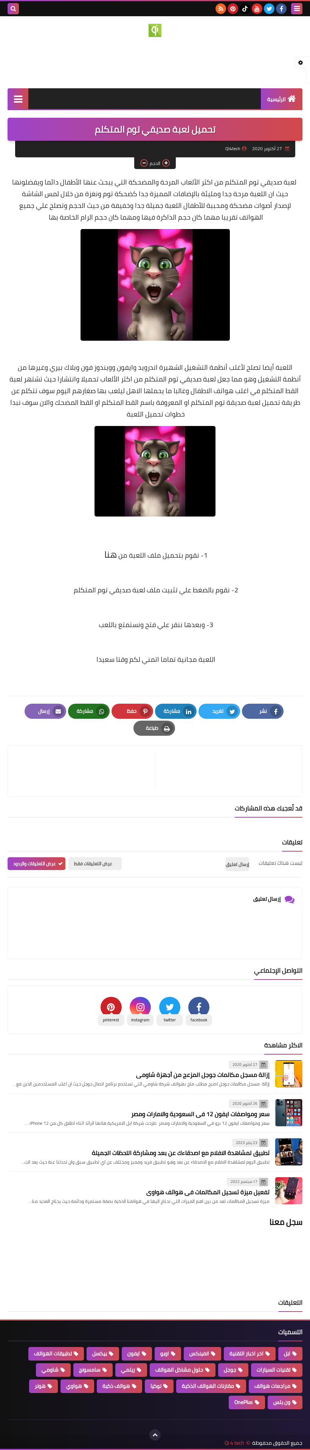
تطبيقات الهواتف (53, 1353)
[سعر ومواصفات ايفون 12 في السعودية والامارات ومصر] (288, 1112)
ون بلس (281, 1402)
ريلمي (128, 1370)
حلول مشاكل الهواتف (179, 1370)
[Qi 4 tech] (155, 30)
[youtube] (257, 8)
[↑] (155, 1435)
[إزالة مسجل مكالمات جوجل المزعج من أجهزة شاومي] (288, 1073)
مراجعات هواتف (272, 1386)
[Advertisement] (155, 61)
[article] (85, 771)
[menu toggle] (296, 8)
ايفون (133, 1353)
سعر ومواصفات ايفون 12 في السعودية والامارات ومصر (200, 1113)
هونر (40, 1386)
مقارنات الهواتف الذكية (208, 1386)
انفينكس (199, 1353)
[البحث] (13, 8)
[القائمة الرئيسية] (18, 98)
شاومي (50, 1370)
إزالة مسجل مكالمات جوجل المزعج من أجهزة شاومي (203, 1074)
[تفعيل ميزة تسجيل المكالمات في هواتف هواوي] (288, 1190)
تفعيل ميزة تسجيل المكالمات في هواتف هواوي (208, 1192)
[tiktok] (245, 8)
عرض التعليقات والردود (34, 863)
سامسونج (90, 1370)
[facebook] (281, 8)
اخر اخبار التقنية (246, 1353)
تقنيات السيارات (273, 1370)
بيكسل (99, 1353)
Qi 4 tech (234, 1443)
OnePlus (243, 1402)
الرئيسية (276, 99)
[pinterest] (233, 8)
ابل (287, 1353)
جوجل (230, 1370)
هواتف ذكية (116, 1386)
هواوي (74, 1386)
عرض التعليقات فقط (93, 863)
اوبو (164, 1353)
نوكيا (155, 1386)
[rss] (220, 8)
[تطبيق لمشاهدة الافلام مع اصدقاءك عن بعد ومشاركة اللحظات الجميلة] (288, 1152)
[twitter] (269, 8)
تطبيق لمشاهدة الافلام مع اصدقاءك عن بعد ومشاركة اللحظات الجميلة (181, 1152)
